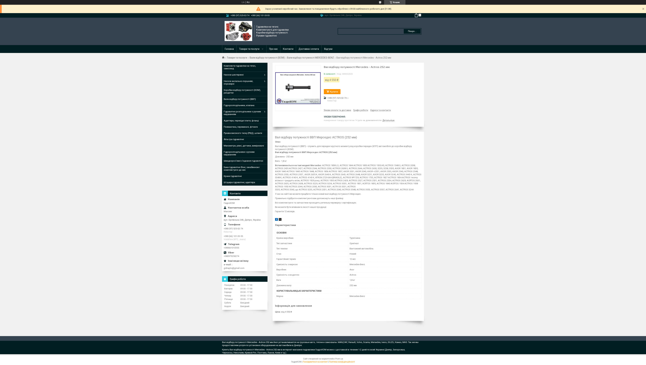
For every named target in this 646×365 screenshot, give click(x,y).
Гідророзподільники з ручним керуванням (239, 153)
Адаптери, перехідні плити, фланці (241, 120)
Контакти (288, 49)
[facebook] (276, 220)
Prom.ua (339, 359)
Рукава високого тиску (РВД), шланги (243, 133)
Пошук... (412, 31)
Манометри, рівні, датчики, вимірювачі (244, 145)
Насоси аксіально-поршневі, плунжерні (238, 82)
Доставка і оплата (309, 49)
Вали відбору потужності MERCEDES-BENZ (310, 57)
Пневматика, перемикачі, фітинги (241, 127)
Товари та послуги (249, 49)
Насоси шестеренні (234, 74)
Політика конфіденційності (342, 362)
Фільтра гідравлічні (234, 139)
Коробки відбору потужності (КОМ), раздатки (242, 91)
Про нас (273, 49)
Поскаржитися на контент (315, 362)
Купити (334, 91)
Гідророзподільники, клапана (239, 105)
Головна (229, 49)
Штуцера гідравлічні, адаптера (239, 182)
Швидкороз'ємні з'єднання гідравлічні (243, 161)
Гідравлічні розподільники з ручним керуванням (242, 113)
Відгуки (328, 49)
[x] (280, 220)
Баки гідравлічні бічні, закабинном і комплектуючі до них (242, 168)
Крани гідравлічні (233, 176)
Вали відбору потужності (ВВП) (240, 99)
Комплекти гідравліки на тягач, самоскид (240, 67)
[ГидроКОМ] (238, 31)
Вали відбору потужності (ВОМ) (267, 57)
